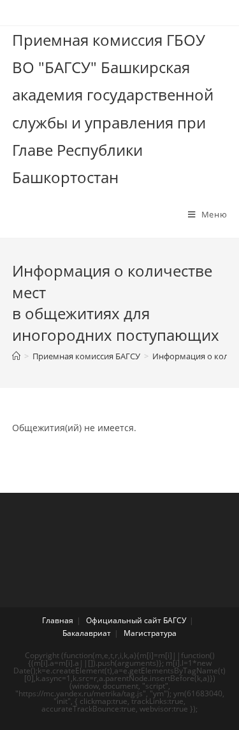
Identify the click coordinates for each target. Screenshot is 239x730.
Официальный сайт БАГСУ (136, 620)
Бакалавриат (86, 633)
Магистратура (150, 633)
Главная (57, 620)
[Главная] (16, 356)
